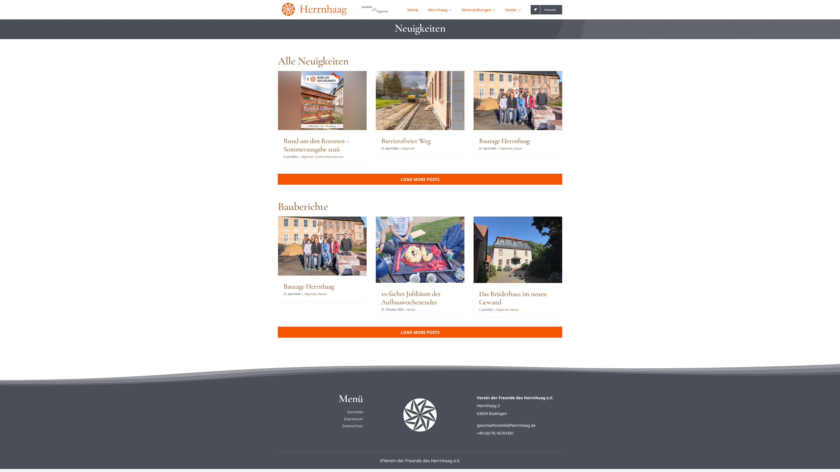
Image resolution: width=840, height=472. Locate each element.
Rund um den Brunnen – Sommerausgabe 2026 (317, 145)
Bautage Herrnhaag (504, 141)
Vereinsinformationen (329, 157)
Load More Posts (420, 179)
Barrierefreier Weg (405, 141)
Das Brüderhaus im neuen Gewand (513, 298)
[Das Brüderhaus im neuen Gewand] (518, 250)
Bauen (518, 148)
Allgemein (307, 157)
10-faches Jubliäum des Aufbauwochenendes (410, 297)
